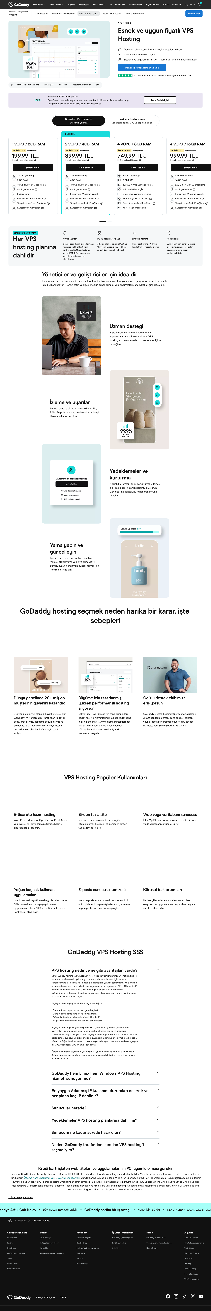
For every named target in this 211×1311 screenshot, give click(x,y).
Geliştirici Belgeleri (84, 1238)
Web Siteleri (189, 1248)
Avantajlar (48, 85)
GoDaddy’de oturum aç (155, 1238)
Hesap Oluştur (152, 1248)
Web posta (81, 1253)
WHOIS (80, 1258)
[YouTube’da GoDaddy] (201, 1298)
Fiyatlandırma (152, 5)
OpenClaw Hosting (111, 13)
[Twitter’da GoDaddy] (192, 1298)
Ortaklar (115, 1248)
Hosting (187, 1263)
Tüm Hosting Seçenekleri (18, 11)
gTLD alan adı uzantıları (194, 1243)
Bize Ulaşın (11, 1248)
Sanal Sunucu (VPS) (88, 13)
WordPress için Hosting (63, 13)
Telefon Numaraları (192, 1279)
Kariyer (10, 1243)
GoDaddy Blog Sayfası (16, 1253)
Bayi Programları (119, 1243)
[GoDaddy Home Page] (19, 1297)
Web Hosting (41, 13)
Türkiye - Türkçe (44, 1297)
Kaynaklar (44, 1248)
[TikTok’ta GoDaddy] (184, 1298)
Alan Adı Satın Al (191, 1238)
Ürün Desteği (45, 1238)
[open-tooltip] (35, 190)
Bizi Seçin (63, 85)
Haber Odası (12, 1263)
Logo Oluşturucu (191, 1274)
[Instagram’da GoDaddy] (176, 1298)
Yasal (9, 1258)
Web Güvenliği (190, 1269)
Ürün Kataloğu (82, 1263)
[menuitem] (11, 84)
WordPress (188, 1258)
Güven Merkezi (13, 1269)
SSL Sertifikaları (117, 5)
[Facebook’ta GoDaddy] (167, 1298)
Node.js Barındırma (134, 13)
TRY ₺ (63, 1297)
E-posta (71, 5)
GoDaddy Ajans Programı (122, 1238)
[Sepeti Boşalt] (200, 5)
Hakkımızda (12, 1238)
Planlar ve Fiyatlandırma (28, 85)
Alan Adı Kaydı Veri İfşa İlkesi (52, 1253)
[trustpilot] (125, 75)
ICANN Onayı (82, 1243)
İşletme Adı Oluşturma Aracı (88, 1248)
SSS (97, 85)
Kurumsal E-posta (191, 1253)
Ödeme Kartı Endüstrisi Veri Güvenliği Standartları (52, 1178)
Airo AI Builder (135, 5)
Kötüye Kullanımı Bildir (49, 1243)
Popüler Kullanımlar (82, 85)
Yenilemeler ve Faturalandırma (159, 1243)
